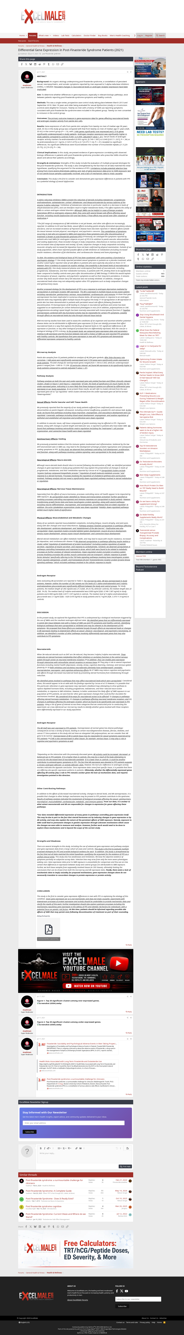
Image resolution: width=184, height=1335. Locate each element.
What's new (44, 35)
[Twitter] (121, 1292)
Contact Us (154, 1318)
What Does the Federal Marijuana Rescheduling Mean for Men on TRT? (150, 333)
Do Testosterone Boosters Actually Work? (151, 462)
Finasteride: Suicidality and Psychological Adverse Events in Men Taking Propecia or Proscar (86, 1043)
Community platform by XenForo (92, 1327)
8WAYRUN (104, 1333)
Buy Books (102, 35)
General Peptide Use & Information (148, 299)
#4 (131, 1039)
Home (22, 35)
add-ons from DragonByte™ (86, 1329)
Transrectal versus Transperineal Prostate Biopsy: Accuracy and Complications (149, 534)
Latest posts (142, 287)
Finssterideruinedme (120, 1182)
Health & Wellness (48, 1186)
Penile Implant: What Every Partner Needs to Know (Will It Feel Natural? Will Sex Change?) (152, 376)
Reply (130, 945)
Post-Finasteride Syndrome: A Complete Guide (49, 1190)
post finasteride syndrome (51, 54)
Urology (60, 1084)
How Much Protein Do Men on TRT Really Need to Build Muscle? (151, 488)
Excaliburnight (31, 1209)
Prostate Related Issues (148, 545)
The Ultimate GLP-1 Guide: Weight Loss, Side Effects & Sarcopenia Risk (151, 414)
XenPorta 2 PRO (82, 1333)
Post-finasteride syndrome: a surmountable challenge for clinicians (75, 1079)
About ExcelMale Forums (77, 1300)
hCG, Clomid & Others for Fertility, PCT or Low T (149, 525)
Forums (32, 35)
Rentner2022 (122, 1216)
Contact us (120, 1322)
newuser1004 (141, 556)
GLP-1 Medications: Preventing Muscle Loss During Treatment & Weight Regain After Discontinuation (152, 397)
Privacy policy (145, 1322)
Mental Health (145, 355)
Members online (144, 551)
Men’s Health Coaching (120, 35)
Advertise (162, 1318)
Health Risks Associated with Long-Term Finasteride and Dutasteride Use (70, 1061)
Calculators (76, 35)
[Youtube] (126, 1292)
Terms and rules (132, 1322)
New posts (22, 41)
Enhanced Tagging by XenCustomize (92, 1331)
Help (153, 1322)
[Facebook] (117, 1292)
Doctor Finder (90, 35)
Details (123, 1329)
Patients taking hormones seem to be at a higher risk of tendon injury (151, 430)
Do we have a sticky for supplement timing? (150, 502)
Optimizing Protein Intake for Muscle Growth (151, 360)
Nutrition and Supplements (150, 311)
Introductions (51, 1209)
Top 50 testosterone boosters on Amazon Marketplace (149, 448)
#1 (131, 72)
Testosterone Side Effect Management (56, 1219)
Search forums (33, 41)
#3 (131, 1018)
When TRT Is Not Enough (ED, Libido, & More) (59, 1193)
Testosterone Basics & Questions (52, 1201)
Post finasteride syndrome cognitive (43, 1206)
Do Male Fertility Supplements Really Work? (151, 515)
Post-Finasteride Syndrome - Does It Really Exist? (50, 1198)
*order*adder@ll (147, 291)
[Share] (127, 72)
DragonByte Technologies (112, 1329)
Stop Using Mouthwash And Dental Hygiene (152, 315)
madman (23, 54)
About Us (145, 1318)
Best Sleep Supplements (150, 475)
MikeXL (28, 1201)
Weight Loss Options (147, 408)
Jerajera (124, 1208)
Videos (56, 35)
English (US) (25, 1322)
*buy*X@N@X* (146, 304)
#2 (131, 996)
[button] (26, 35)
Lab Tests (65, 35)
